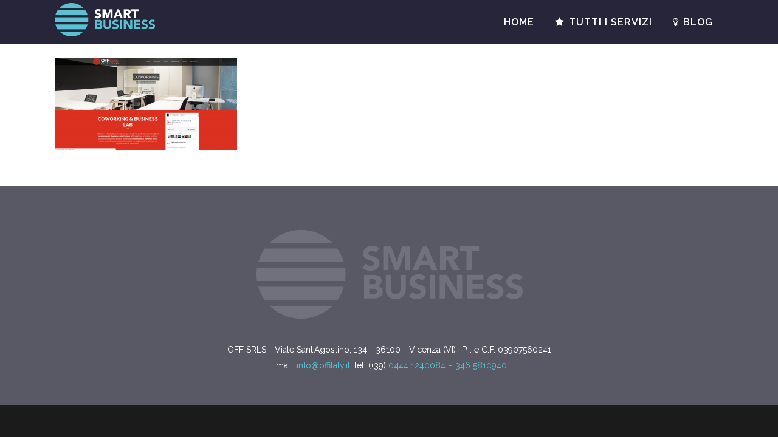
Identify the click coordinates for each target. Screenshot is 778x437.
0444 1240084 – (421, 365)
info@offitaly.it (323, 365)
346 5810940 (481, 365)
